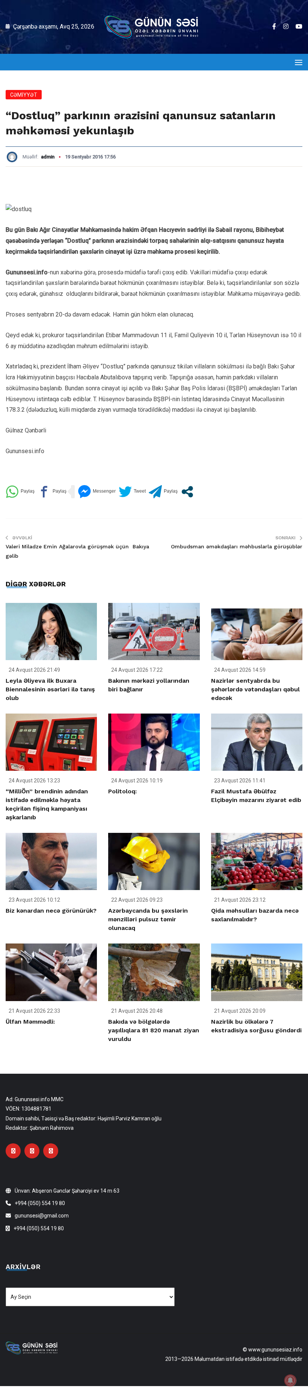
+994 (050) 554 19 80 (40, 1203)
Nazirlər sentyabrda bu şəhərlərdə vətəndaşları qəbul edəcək (255, 689)
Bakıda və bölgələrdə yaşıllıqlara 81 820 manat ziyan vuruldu (153, 1030)
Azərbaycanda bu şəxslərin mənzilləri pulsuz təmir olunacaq (148, 919)
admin (47, 157)
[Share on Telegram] (163, 491)
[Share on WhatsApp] (20, 491)
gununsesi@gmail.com (42, 1216)
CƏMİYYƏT (23, 95)
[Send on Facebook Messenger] (97, 491)
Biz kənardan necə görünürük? (51, 910)
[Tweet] (132, 491)
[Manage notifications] (290, 1380)
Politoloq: (122, 791)
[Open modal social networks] (187, 491)
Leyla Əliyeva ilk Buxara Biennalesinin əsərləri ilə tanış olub (50, 689)
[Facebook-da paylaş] (52, 491)
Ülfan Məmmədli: (30, 1021)
